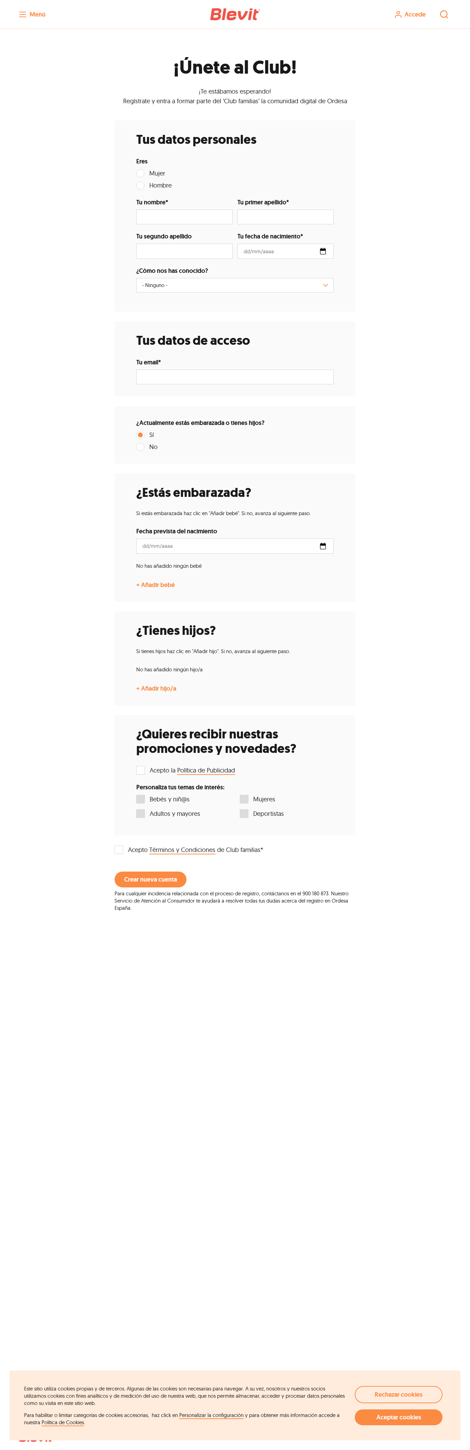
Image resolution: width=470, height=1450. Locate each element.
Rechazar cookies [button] (399, 1394)
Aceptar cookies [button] (398, 1417)
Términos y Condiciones (182, 850)
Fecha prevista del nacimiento (176, 531)
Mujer (157, 173)
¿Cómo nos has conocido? (172, 271)
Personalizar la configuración (211, 1415)
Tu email (148, 362)
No (153, 447)
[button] (235, 14)
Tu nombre (152, 202)
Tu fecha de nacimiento (270, 236)
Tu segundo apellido (164, 236)
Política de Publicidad (206, 770)
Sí (151, 435)
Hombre (160, 185)
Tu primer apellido (263, 202)
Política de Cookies (63, 1422)
